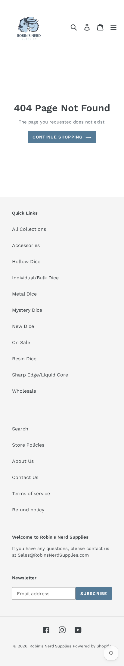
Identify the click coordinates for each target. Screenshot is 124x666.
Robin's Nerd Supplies (50, 646)
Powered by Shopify (92, 646)
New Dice (23, 326)
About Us (23, 461)
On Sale (21, 342)
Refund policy (28, 510)
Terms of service (31, 493)
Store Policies (28, 445)
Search (20, 429)
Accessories (26, 245)
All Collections (29, 229)
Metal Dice (24, 294)
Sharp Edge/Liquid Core (40, 375)
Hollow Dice (26, 261)
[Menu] (113, 27)
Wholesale (24, 391)
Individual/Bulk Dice (35, 278)
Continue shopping (57, 137)
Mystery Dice (27, 310)
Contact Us (25, 477)
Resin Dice (24, 358)
